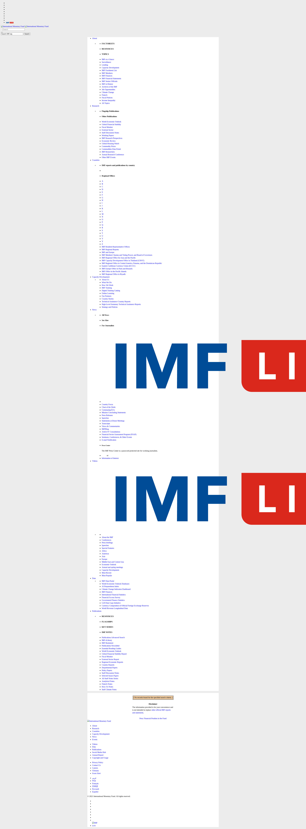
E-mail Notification (109, 440)
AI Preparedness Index (110, 586)
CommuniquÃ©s (108, 410)
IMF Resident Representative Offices (116, 247)
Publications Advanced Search (113, 637)
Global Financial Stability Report (114, 654)
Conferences (106, 540)
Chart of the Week (108, 407)
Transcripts (106, 424)
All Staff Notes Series (110, 678)
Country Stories (108, 299)
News (94, 310)
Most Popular (107, 576)
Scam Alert (96, 773)
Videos (94, 461)
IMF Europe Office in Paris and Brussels (117, 269)
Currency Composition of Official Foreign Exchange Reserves (125, 606)
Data (94, 578)
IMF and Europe (108, 252)
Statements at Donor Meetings (113, 421)
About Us (105, 280)
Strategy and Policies (109, 307)
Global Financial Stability (111, 124)
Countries (95, 160)
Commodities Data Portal (111, 149)
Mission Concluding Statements (114, 413)
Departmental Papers (109, 668)
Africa (104, 551)
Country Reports (108, 665)
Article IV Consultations (111, 432)
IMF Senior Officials (109, 81)
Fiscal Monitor (107, 127)
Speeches (105, 418)
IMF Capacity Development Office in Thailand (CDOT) (123, 261)
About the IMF (107, 537)
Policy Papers (107, 670)
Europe (104, 559)
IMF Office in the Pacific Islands (114, 271)
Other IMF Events (108, 157)
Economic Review (109, 141)
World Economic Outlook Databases (115, 584)
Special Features (108, 548)
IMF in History (107, 84)
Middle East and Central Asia (113, 562)
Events (94, 739)
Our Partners (106, 296)
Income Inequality (108, 100)
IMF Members (107, 73)
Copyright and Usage (100, 758)
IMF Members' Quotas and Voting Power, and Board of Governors (127, 255)
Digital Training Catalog (111, 291)
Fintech (104, 95)
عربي (94, 778)
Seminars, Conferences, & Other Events (117, 437)
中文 (94, 781)
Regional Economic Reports (112, 662)
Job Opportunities (108, 89)
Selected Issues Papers (110, 676)
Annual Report (97, 755)
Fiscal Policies (107, 98)
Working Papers (108, 135)
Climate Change (108, 92)
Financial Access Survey (111, 597)
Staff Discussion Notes (110, 133)
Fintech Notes (107, 684)
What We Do (107, 282)
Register (112, 455)
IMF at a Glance (108, 59)
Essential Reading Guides (111, 648)
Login (104, 455)
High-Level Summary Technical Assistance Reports (121, 304)
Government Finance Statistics (113, 600)
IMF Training (107, 288)
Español (95, 792)
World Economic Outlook (111, 122)
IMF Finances (107, 76)
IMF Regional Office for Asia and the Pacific (119, 258)
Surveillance (106, 62)
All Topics (106, 103)
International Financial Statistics (114, 595)
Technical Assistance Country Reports (116, 302)
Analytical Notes (108, 681)
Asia (103, 556)
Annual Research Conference (113, 155)
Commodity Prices (109, 146)
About (94, 38)
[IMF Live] (10, 22)
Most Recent (106, 573)
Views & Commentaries (111, 426)
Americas (105, 554)
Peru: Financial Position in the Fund (153, 718)
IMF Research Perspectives (112, 138)
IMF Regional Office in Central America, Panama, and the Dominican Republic (132, 263)
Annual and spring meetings (112, 567)
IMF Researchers (108, 152)
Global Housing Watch (110, 144)
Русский (95, 789)
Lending (105, 65)
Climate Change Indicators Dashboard (116, 589)
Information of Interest (110, 458)
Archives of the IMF (109, 87)
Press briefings (107, 543)
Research (95, 106)
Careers (95, 768)
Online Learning (108, 293)
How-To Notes (107, 687)
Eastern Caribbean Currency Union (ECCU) (118, 266)
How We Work (107, 285)
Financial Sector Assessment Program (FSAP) (119, 434)
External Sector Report (110, 659)
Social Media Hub (99, 752)
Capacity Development (110, 68)
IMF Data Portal (108, 581)
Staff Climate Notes (109, 689)
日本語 (95, 786)
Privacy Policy (97, 762)
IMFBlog (105, 429)
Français (95, 783)
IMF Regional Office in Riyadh (114, 274)
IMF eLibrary (107, 640)
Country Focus (107, 404)
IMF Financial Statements (111, 78)
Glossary (95, 771)
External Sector (107, 130)
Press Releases (107, 415)
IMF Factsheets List (109, 70)
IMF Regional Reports (110, 250)
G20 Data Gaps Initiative (111, 603)
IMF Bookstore (107, 643)
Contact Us (96, 765)
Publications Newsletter (111, 646)
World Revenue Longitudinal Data (115, 608)
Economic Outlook (109, 565)
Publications (96, 611)
